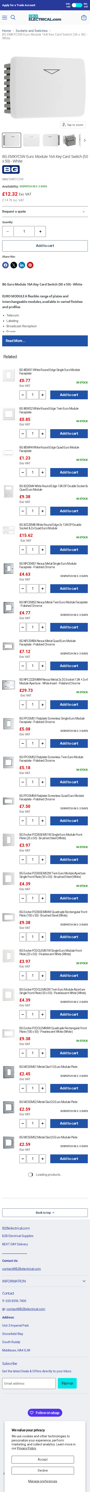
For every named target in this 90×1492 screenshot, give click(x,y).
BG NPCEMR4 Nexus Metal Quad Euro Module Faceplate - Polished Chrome (47, 642)
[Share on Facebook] (5, 265)
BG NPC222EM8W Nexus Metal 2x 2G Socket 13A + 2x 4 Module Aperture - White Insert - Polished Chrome (53, 681)
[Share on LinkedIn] (22, 265)
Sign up (67, 1383)
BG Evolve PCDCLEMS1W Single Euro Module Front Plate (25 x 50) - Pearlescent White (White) (50, 952)
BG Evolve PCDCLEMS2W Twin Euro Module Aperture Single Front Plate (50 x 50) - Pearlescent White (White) (52, 991)
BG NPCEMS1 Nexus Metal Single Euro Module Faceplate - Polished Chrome (47, 565)
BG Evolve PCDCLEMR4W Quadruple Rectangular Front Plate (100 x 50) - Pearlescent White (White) (53, 1029)
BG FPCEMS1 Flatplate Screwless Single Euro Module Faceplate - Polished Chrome (52, 720)
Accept (43, 1459)
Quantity (7, 222)
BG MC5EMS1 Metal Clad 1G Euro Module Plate (48, 1067)
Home (6, 31)
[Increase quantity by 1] (40, 231)
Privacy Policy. (26, 1448)
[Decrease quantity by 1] (22, 395)
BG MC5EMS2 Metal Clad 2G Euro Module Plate (48, 1102)
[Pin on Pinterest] (30, 265)
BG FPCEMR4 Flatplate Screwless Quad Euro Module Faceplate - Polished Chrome (51, 797)
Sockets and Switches (32, 31)
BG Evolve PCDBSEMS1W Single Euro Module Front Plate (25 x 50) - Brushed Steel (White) (50, 836)
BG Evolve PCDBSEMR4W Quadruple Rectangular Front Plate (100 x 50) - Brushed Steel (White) (53, 913)
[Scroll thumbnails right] (83, 140)
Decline (43, 1470)
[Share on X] (13, 265)
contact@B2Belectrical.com (21, 1269)
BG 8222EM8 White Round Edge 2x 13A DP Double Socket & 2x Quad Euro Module (50, 526)
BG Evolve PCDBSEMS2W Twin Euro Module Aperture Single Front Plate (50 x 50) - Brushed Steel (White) (52, 875)
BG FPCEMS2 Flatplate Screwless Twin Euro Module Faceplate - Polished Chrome (51, 758)
